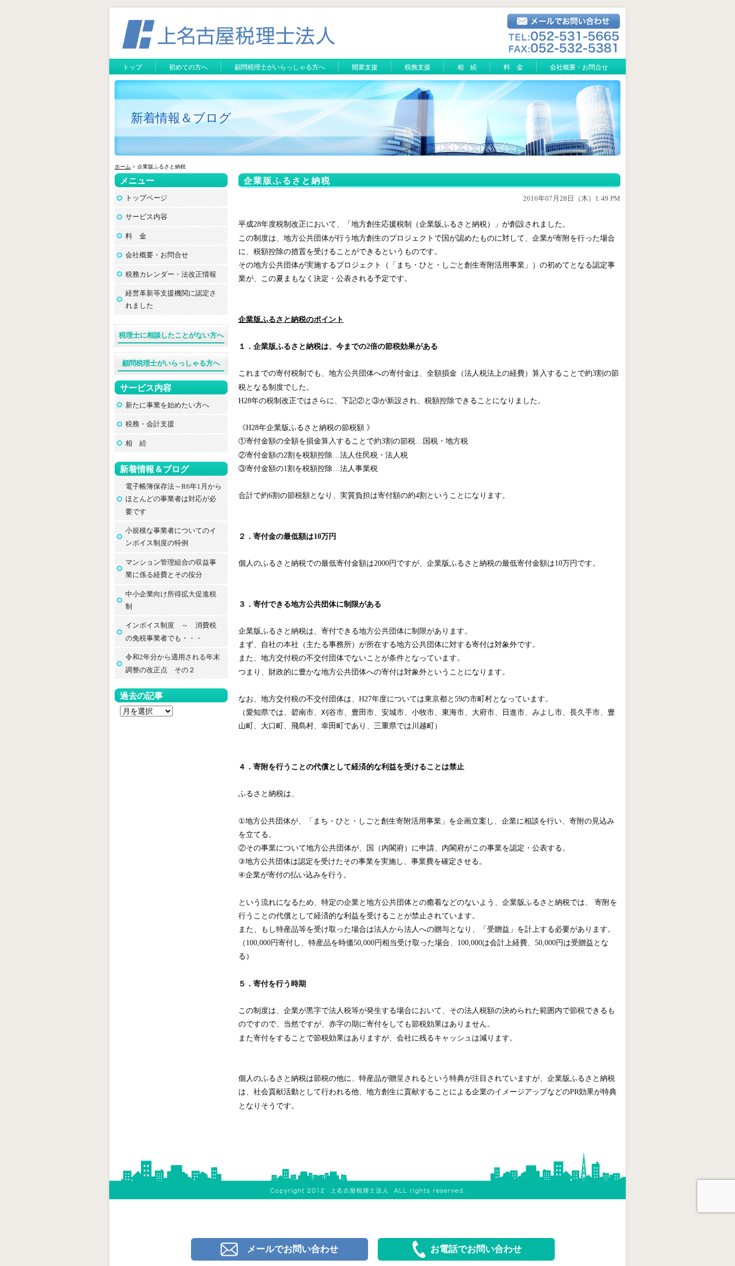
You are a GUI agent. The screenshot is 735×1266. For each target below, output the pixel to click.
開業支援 (365, 67)
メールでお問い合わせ (292, 1249)
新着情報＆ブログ (181, 118)
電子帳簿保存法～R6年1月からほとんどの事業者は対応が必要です (173, 499)
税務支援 (417, 67)
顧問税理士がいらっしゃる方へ (280, 67)
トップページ (146, 198)
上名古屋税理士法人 (372, 1157)
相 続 (467, 67)
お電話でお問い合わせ (476, 1249)
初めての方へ (188, 67)
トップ (132, 67)
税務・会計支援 (149, 424)
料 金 (513, 67)
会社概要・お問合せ (579, 67)
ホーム (123, 167)
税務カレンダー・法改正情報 (170, 274)
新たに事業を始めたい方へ (167, 405)
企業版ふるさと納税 (287, 180)
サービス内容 (146, 217)
